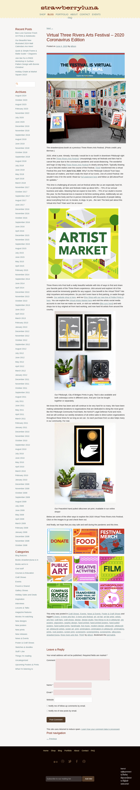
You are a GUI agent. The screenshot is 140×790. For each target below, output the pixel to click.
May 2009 (19, 515)
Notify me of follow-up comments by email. (67, 706)
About (74, 14)
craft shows (69, 620)
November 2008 (22, 541)
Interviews (19, 603)
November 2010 (22, 436)
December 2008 (22, 536)
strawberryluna (53, 635)
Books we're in (21, 564)
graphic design (70, 623)
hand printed (83, 623)
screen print (69, 632)
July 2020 (19, 117)
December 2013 (22, 292)
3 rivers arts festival (84, 617)
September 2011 (22, 392)
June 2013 (19, 309)
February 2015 (21, 270)
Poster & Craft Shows (111, 614)
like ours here (106, 303)
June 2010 (19, 458)
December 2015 (22, 235)
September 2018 (22, 157)
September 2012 (22, 344)
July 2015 (19, 253)
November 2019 (22, 131)
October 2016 (21, 218)
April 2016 (19, 231)
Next (50, 28)
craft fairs (59, 620)
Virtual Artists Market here (80, 300)
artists (118, 617)
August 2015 (20, 248)
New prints (20, 630)
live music (85, 626)
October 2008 (21, 545)
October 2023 (21, 100)
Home (45, 751)
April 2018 (19, 179)
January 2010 (21, 480)
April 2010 (19, 467)
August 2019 (20, 139)
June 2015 (19, 257)
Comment (51, 660)
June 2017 (19, 205)
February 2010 (21, 475)
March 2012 (20, 371)
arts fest (50, 620)
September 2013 (22, 305)
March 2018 (20, 183)
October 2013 (21, 301)
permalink (111, 635)
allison (73, 46)
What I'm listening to (24, 669)
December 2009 (22, 484)
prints (49, 632)
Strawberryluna (70, 9)
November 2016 (22, 213)
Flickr (56, 763)
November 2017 (22, 187)
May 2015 (19, 261)
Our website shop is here (65, 297)
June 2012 (19, 357)
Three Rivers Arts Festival (67, 159)
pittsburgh (109, 626)
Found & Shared (22, 586)
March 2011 (20, 419)
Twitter (70, 763)
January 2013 (21, 327)
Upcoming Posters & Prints (27, 665)
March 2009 (20, 523)
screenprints (105, 632)
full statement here (89, 177)
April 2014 (19, 288)
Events (83, 614)
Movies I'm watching (24, 617)
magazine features (23, 612)
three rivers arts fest (69, 635)
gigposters (58, 623)
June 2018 (19, 170)
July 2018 (19, 165)
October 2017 (21, 192)
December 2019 (22, 126)
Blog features (21, 555)
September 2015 (22, 244)
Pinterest (84, 763)
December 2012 (22, 331)
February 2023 (21, 109)
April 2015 (19, 266)
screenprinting (93, 632)
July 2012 (19, 353)
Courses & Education (24, 573)
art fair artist (109, 617)
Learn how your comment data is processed (100, 729)
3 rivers (56, 617)
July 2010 (19, 453)
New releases (21, 634)
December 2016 (22, 209)
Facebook (77, 763)
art (95, 617)
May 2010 (19, 462)
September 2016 (22, 222)
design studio (87, 620)
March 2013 (20, 318)
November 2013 (22, 296)
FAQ (70, 18)
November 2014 (22, 275)
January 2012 (21, 375)
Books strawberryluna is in (26, 560)
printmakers (85, 629)
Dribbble (63, 763)
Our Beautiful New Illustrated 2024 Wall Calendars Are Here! (24, 43)
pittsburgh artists (57, 629)
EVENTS (96, 14)
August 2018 (20, 161)
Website (50, 700)
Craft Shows (73, 614)
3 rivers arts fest (68, 617)
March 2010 (20, 471)
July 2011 (19, 401)
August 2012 (20, 349)
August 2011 (20, 397)
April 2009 (19, 519)
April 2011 (19, 414)
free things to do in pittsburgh (107, 620)
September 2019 (22, 135)
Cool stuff (19, 568)
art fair (100, 617)
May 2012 (19, 362)
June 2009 (19, 510)
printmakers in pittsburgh (102, 629)
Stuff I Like (20, 651)
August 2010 (20, 449)
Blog (51, 14)
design (78, 620)
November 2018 (22, 148)
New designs (21, 621)
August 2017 (20, 200)
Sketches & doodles (24, 647)
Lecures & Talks (22, 608)
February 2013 (21, 323)
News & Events (94, 614)
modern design (97, 626)
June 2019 (19, 144)
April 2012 (19, 366)
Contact (85, 14)
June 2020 (19, 122)
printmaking (119, 629)
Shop (42, 14)
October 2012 (21, 340)
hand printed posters (99, 623)
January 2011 (21, 427)
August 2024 (20, 96)
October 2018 (21, 152)
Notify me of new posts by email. (63, 711)
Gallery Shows (21, 590)
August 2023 (20, 104)
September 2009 (22, 497)
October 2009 (21, 493)
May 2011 (19, 410)
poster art (70, 629)
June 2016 (19, 226)
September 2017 (22, 196)
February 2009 (21, 528)
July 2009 (19, 506)
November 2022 (22, 113)
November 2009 (22, 488)
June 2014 (19, 283)
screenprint (80, 632)
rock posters (57, 632)
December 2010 (22, 432)
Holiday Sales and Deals (26, 595)
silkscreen (116, 632)
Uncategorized (21, 660)
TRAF (98, 168)
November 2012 (22, 336)
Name (50, 685)
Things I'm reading (23, 656)
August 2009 (20, 502)
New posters (20, 625)
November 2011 (22, 384)
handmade (75, 626)
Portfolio (62, 14)
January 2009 (21, 532)
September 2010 (22, 445)
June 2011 (19, 405)
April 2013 (19, 314)
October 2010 (21, 440)
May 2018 (19, 174)
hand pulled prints (62, 626)
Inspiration (19, 599)
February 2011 (21, 423)
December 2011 (22, 379)
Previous (52, 739)
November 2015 (22, 240)
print (77, 629)
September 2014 (22, 279)
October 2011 (21, 388)
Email (50, 692)
